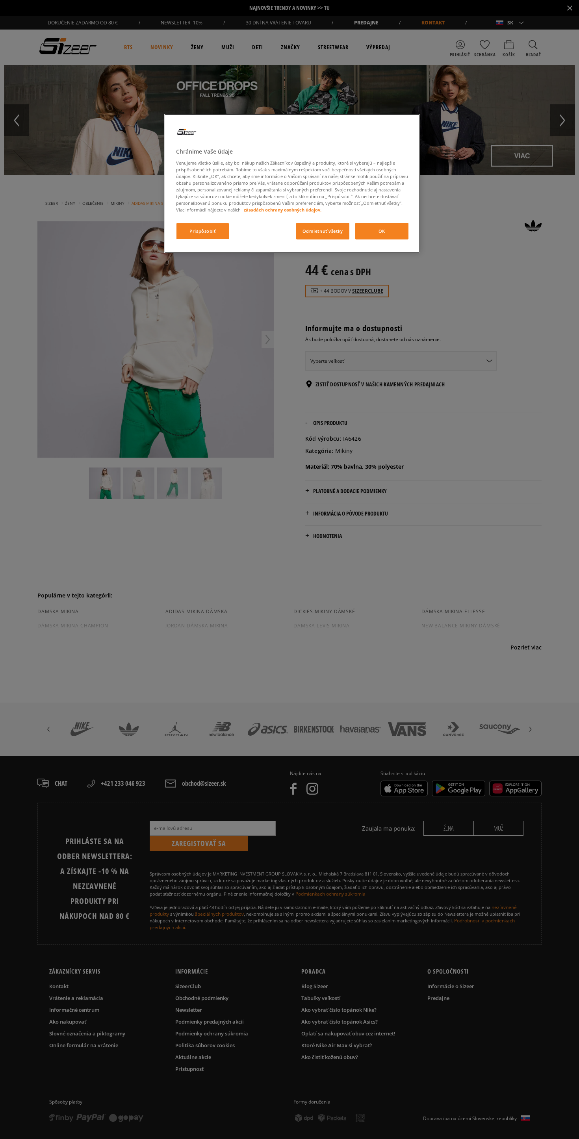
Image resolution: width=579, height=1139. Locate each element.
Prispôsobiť (202, 231)
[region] (292, 183)
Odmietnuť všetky (322, 231)
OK (382, 231)
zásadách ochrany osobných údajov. (282, 210)
